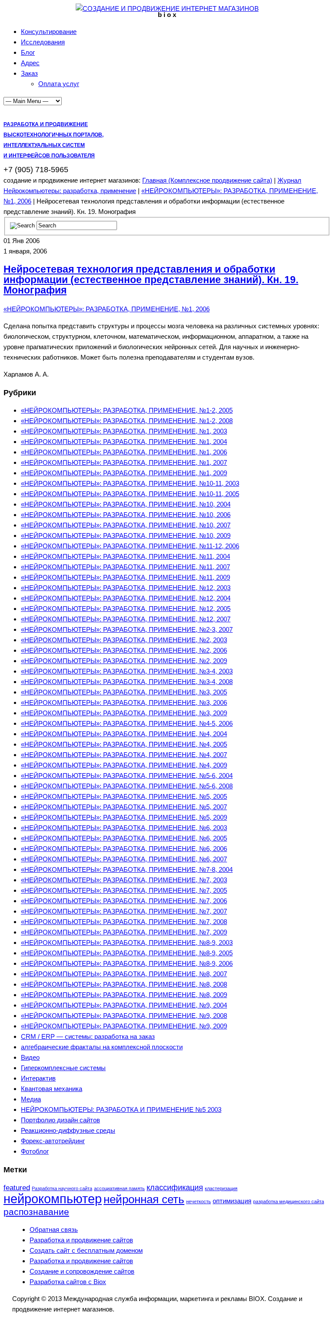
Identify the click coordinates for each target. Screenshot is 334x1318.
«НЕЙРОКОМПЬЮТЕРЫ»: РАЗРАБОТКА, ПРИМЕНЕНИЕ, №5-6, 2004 (127, 775)
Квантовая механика (51, 1088)
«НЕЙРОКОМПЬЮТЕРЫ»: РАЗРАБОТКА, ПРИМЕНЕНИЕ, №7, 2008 (124, 921)
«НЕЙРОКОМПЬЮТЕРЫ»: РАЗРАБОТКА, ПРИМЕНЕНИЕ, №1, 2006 (106, 309)
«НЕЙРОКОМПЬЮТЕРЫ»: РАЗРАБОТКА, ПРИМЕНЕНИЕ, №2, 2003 (124, 640)
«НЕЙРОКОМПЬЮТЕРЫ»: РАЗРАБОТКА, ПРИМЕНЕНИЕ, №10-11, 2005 (130, 493)
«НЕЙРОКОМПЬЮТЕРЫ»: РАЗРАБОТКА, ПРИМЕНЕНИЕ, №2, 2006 (124, 650)
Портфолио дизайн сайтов (60, 1120)
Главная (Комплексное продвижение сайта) (207, 180)
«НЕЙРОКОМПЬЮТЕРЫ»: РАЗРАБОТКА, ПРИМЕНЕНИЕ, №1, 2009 (124, 473)
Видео (30, 1057)
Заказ (29, 73)
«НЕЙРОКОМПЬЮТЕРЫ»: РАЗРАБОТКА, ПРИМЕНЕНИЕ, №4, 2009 (124, 765)
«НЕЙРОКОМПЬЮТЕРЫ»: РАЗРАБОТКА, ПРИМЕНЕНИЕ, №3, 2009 (124, 713)
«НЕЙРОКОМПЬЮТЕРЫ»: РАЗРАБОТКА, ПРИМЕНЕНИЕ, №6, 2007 (124, 859)
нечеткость (198, 1201)
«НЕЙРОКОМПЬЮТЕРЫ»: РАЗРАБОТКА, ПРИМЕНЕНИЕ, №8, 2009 (124, 994)
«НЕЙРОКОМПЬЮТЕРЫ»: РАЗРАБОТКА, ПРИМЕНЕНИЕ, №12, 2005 (125, 608)
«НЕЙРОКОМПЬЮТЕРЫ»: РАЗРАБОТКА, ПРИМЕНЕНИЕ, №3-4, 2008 (127, 681)
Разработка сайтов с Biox (68, 1281)
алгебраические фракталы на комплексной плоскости (102, 1047)
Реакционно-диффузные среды (68, 1130)
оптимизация (232, 1201)
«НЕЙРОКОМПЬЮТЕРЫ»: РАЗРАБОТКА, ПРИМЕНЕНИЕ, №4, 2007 (124, 754)
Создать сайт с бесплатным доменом (86, 1250)
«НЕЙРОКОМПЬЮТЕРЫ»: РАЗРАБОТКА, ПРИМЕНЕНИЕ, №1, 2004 (124, 441)
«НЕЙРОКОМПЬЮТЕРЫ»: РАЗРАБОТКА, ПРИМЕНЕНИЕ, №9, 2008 (124, 1015)
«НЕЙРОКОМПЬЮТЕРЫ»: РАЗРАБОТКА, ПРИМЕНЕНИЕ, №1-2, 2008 (127, 420)
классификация (175, 1187)
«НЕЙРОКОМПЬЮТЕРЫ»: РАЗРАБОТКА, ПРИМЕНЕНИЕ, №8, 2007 (124, 974)
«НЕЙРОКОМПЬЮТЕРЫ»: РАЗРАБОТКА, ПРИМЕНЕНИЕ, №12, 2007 (125, 619)
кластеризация (221, 1188)
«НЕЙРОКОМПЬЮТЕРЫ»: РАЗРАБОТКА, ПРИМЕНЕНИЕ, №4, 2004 (124, 733)
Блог (28, 52)
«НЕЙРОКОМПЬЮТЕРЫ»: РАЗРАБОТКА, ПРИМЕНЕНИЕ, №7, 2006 (124, 900)
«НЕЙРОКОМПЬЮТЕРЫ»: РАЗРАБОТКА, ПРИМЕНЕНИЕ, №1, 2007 (124, 462)
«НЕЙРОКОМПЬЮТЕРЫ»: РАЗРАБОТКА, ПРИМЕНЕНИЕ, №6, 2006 (124, 848)
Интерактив (38, 1078)
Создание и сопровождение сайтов (82, 1271)
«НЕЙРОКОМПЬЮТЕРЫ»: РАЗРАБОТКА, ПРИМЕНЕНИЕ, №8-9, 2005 (127, 953)
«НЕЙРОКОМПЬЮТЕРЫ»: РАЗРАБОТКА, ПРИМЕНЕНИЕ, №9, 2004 (124, 1005)
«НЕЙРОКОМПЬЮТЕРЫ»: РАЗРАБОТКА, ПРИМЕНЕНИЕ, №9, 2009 (124, 1026)
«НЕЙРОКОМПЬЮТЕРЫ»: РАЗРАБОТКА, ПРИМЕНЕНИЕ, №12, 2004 (125, 598)
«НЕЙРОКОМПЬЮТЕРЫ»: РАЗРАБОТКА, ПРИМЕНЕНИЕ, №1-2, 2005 (127, 410)
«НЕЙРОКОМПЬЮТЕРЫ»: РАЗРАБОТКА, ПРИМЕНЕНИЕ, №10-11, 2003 (130, 483)
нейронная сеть (144, 1199)
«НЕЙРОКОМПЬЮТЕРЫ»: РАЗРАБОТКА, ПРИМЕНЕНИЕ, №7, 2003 (124, 880)
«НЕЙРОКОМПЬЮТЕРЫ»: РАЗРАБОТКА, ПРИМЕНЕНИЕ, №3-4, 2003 (127, 671)
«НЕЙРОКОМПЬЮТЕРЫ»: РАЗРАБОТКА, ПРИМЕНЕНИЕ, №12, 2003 (125, 587)
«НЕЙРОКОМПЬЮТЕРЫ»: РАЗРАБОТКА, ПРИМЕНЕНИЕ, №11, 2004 (125, 556)
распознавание (36, 1212)
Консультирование (49, 31)
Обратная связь (54, 1229)
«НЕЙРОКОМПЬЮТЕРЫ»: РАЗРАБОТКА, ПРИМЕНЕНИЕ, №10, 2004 (125, 504)
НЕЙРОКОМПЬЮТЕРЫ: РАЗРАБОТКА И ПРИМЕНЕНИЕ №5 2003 (121, 1109)
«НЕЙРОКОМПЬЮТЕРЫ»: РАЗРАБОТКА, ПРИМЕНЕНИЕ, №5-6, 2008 (127, 786)
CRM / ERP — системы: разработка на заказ (88, 1036)
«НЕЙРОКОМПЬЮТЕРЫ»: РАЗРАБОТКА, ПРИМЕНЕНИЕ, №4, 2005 (124, 744)
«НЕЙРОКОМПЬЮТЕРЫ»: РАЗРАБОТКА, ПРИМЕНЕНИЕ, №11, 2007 (125, 567)
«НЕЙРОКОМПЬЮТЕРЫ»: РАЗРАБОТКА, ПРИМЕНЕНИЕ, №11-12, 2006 (130, 546)
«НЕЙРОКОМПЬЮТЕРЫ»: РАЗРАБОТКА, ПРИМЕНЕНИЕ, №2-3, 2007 (127, 629)
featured (16, 1188)
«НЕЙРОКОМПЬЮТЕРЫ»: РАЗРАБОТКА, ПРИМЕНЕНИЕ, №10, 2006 (125, 514)
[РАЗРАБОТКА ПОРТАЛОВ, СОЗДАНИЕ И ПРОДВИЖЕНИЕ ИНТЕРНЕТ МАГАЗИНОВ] (167, 8)
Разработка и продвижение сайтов (81, 1240)
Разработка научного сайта (62, 1188)
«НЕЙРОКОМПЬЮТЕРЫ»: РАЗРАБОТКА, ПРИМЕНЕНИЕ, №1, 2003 (124, 431)
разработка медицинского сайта (288, 1201)
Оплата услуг (58, 83)
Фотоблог (35, 1151)
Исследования (43, 42)
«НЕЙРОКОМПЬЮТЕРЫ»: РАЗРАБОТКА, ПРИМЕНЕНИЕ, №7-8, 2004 (127, 869)
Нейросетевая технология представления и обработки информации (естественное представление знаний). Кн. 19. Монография (150, 280)
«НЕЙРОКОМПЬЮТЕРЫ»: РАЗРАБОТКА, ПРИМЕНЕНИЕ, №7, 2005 (124, 890)
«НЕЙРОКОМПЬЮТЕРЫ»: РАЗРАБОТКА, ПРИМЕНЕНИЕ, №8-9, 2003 (127, 942)
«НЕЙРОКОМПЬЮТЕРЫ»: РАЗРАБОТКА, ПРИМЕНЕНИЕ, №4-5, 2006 (127, 723)
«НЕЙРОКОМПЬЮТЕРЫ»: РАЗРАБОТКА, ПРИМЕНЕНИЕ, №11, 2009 (125, 577)
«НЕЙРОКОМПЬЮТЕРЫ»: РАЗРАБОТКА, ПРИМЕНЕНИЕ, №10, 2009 (125, 535)
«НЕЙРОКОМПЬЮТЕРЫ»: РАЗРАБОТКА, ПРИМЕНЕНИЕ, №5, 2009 (124, 817)
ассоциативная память (119, 1188)
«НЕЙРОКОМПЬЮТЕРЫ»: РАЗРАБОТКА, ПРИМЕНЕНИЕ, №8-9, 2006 (127, 963)
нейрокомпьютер (52, 1198)
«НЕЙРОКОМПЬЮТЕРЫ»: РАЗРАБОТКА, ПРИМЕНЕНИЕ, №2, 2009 (124, 660)
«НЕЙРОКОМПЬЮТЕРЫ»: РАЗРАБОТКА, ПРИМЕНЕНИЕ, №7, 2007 (124, 911)
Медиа (31, 1099)
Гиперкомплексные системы (63, 1067)
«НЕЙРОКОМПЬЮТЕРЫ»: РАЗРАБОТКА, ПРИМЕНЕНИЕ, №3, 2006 (124, 702)
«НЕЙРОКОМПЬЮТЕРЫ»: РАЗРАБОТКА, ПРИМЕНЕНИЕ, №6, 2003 (124, 827)
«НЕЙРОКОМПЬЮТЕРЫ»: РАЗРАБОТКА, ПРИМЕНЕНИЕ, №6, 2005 (124, 838)
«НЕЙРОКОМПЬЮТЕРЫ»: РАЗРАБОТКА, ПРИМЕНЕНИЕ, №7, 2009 (124, 932)
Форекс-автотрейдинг (53, 1140)
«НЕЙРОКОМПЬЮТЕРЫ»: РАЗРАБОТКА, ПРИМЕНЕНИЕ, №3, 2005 (124, 692)
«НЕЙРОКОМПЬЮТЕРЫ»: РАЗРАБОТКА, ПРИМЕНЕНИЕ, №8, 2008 (124, 984)
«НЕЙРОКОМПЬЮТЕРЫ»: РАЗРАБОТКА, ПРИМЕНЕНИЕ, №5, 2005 (124, 796)
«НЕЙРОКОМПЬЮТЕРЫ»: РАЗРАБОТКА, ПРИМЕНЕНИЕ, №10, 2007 (125, 525)
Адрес (30, 63)
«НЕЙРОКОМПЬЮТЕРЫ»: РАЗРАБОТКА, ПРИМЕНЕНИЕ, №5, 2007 (124, 807)
